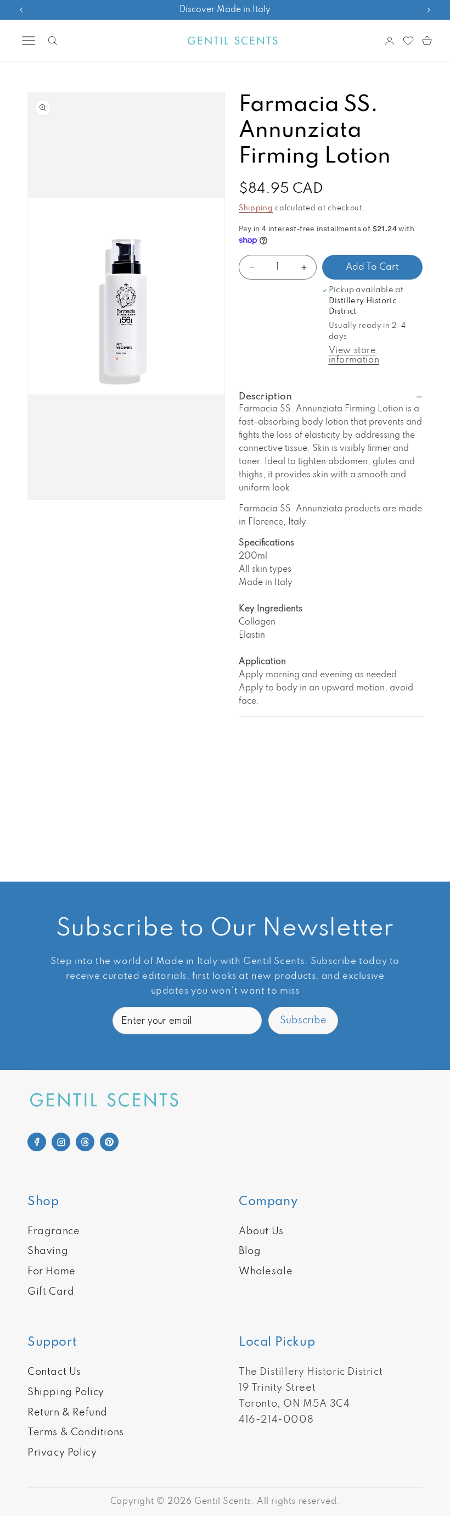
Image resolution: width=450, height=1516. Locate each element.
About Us (261, 1231)
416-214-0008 (276, 1420)
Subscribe (303, 1020)
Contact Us (54, 1372)
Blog (250, 1251)
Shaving (47, 1251)
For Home (51, 1272)
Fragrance (53, 1231)
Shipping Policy (65, 1392)
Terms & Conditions (75, 1432)
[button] (28, 41)
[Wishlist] (408, 40)
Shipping (256, 208)
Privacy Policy (62, 1453)
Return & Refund (67, 1413)
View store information (354, 356)
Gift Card (50, 1292)
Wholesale (265, 1272)
